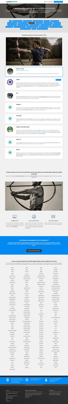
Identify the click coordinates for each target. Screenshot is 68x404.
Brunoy (12, 306)
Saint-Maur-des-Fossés (55, 295)
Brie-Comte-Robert (12, 304)
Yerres (56, 367)
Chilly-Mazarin (12, 334)
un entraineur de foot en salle (42, 28)
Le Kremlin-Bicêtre (27, 323)
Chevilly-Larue (12, 332)
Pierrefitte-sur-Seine (41, 358)
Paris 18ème (41, 336)
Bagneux (12, 284)
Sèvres (56, 315)
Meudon (41, 271)
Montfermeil (41, 278)
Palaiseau (41, 315)
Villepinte (55, 354)
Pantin (41, 317)
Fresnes (26, 282)
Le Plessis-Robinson (27, 328)
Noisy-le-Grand (41, 304)
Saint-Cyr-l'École (55, 282)
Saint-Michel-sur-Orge (55, 297)
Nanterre (41, 293)
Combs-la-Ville (12, 345)
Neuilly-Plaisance (41, 295)
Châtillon (12, 323)
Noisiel (41, 302)
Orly (41, 308)
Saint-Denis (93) (55, 284)
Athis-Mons (12, 278)
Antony (12, 271)
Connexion (51, 1)
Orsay (41, 310)
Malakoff (26, 360)
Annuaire (7, 393)
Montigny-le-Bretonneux (41, 282)
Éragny (27, 267)
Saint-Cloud (56, 280)
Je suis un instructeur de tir (34, 250)
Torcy (56, 328)
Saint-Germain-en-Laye (55, 289)
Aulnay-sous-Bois (12, 282)
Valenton (55, 334)
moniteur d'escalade (9, 26)
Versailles (55, 339)
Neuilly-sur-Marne (41, 297)
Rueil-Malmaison (55, 278)
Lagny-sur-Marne (27, 315)
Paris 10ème (41, 321)
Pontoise (41, 365)
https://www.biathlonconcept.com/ (23, 70)
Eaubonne (12, 365)
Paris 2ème (41, 343)
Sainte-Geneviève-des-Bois (55, 286)
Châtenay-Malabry (12, 321)
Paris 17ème (41, 334)
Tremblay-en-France (55, 332)
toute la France (14, 226)
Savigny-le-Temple (56, 308)
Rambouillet (56, 269)
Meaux (41, 267)
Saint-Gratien (56, 291)
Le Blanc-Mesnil (26, 317)
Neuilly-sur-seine (41, 299)
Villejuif (56, 343)
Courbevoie (12, 354)
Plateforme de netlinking (9, 398)
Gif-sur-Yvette (26, 293)
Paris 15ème (41, 330)
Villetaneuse (56, 356)
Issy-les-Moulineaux (27, 304)
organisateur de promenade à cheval (56, 26)
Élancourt (12, 367)
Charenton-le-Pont (12, 319)
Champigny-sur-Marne (12, 315)
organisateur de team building (25, 28)
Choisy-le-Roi (12, 336)
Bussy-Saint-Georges (12, 310)
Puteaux (55, 267)
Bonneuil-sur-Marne (12, 297)
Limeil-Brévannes (27, 349)
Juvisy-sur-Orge (26, 310)
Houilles (27, 302)
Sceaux (55, 312)
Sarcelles (55, 304)
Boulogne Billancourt (12, 299)
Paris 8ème (41, 354)
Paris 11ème (41, 323)
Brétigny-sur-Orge (12, 302)
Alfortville (12, 269)
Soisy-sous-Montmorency (55, 317)
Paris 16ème (41, 332)
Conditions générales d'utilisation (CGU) (11, 395)
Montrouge (41, 289)
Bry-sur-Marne (12, 308)
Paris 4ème (41, 347)
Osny (41, 312)
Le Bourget (27, 319)
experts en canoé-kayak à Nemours (39, 133)
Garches (26, 286)
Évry (26, 273)
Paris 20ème (41, 341)
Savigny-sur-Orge (55, 310)
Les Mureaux (27, 339)
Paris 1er (41, 339)
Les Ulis (27, 343)
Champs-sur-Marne (12, 317)
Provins (41, 367)
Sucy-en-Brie (56, 321)
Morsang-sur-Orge (41, 291)
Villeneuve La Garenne (55, 347)
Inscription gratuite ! (58, 1)
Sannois (55, 302)
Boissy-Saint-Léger (12, 293)
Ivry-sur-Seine (27, 306)
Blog (6, 399)
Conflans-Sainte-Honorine (12, 347)
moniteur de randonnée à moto (23, 24)
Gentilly (27, 291)
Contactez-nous (8, 400)
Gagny (27, 284)
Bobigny (12, 289)
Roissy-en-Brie (55, 273)
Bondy (12, 295)
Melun (41, 269)
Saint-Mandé (56, 293)
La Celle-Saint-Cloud (27, 312)
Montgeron (41, 280)
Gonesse (26, 295)
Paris (41, 319)
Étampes (26, 271)
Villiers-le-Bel (56, 358)
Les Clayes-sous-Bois (26, 336)
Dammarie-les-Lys (12, 358)
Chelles (12, 328)
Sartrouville (55, 306)
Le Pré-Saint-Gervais (26, 332)
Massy (27, 365)
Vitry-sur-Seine (55, 365)
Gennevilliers (27, 289)
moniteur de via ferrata (56, 24)
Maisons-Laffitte (26, 358)
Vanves (55, 336)
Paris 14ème (41, 328)
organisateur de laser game (43, 26)
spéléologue (34, 28)
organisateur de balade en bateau (32, 26)
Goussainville (27, 297)
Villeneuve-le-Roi (55, 349)
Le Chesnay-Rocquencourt (27, 321)
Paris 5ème (41, 349)
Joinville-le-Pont (26, 308)
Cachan (12, 312)
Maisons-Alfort (26, 356)
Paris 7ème (41, 352)
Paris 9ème (41, 356)
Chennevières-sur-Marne (12, 330)
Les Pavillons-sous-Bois (27, 341)
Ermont (27, 269)
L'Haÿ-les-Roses (26, 347)
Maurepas (26, 367)
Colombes (12, 343)
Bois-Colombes (12, 291)
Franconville (27, 280)
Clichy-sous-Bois (12, 341)
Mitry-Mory (41, 273)
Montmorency (41, 286)
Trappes (55, 330)
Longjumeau (27, 354)
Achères (12, 267)
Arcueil (12, 273)
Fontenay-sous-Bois (27, 278)
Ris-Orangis (56, 271)
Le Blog (46, 1)
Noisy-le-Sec (41, 306)
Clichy (12, 339)
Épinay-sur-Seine (12, 369)
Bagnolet (12, 286)
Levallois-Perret (26, 345)
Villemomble (56, 345)
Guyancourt (27, 299)
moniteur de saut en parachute (46, 24)
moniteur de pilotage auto (12, 24)
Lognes (27, 352)
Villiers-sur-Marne (55, 360)
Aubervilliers (12, 280)
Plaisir (41, 360)
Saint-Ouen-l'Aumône (55, 299)
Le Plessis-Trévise (27, 330)
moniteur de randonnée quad (34, 24)
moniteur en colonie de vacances (19, 26)
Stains (56, 319)
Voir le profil (59, 79)
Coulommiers (12, 352)
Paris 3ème (41, 345)
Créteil (12, 356)
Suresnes (55, 323)
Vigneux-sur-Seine (56, 341)
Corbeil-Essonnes (12, 349)
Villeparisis (55, 352)
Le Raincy (26, 334)
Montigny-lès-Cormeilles (41, 284)
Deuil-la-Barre (12, 360)
